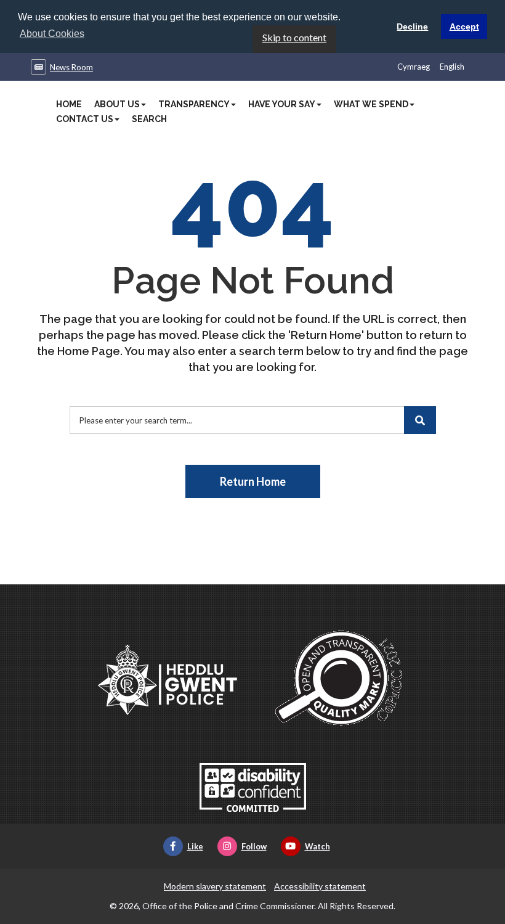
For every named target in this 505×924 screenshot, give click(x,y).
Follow (254, 846)
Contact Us (84, 119)
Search (149, 119)
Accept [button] (464, 26)
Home (69, 104)
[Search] (420, 420)
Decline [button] (412, 26)
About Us (117, 104)
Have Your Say (281, 104)
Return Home (253, 481)
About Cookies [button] (52, 33)
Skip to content (294, 37)
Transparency (194, 104)
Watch (317, 846)
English (452, 67)
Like (195, 846)
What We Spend (371, 104)
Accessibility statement (320, 886)
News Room (71, 67)
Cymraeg (413, 67)
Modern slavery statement (215, 886)
